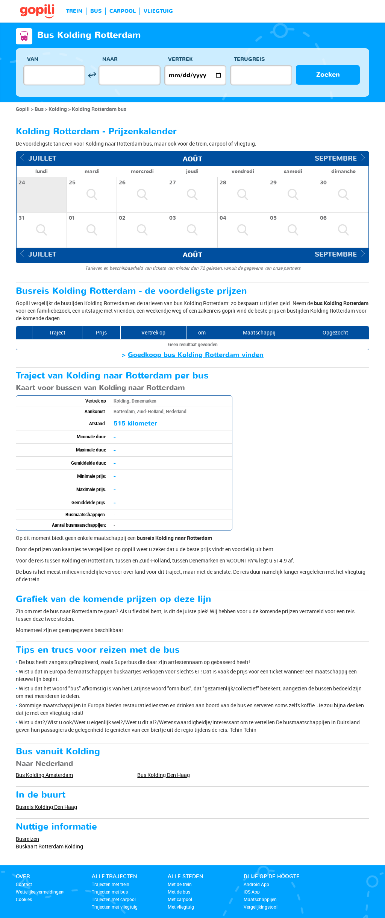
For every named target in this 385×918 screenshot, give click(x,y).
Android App (256, 884)
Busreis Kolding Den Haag (46, 806)
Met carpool (180, 899)
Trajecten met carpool (114, 899)
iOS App (252, 892)
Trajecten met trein (110, 884)
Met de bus (179, 892)
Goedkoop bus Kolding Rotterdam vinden (196, 355)
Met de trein (180, 884)
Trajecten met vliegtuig (115, 907)
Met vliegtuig (181, 907)
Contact (24, 884)
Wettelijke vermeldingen (40, 892)
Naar (110, 59)
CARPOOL (122, 11)
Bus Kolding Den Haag (163, 774)
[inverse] (92, 75)
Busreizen (27, 838)
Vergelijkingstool (260, 907)
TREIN (74, 11)
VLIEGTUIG (158, 11)
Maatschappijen (260, 899)
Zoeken (328, 74)
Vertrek (180, 59)
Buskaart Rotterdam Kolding (49, 846)
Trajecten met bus (110, 892)
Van (32, 59)
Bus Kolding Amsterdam (44, 774)
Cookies (24, 899)
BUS (96, 11)
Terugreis (249, 59)
